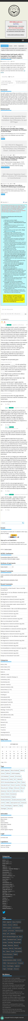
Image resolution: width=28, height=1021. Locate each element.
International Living (5, 699)
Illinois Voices (4, 819)
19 (10, 756)
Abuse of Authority (15, 770)
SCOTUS (3, 802)
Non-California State (5, 167)
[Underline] (5, 314)
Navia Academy (4, 822)
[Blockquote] (12, 314)
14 (17, 753)
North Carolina (16, 791)
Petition (3, 719)
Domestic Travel (5, 684)
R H (12, 126)
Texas (2, 805)
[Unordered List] (10, 314)
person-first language (10, 231)
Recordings (21, 26)
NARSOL (3, 821)
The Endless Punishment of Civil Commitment (21, 82)
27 (14, 758)
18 (6, 756)
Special (2, 725)
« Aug (2, 762)
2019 (17, 559)
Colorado (12, 776)
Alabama (22, 770)
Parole (7, 794)
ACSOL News (4, 667)
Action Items (4, 669)
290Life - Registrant (5, 770)
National (3, 138)
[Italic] (4, 314)
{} (17, 313)
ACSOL (2, 664)
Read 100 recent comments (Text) (9, 580)
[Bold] (2, 314)
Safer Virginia (4, 826)
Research (3, 722)
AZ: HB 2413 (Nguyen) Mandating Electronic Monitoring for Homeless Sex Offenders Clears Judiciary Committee (14, 148)
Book (2, 672)
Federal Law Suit (4, 779)
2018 (14, 559)
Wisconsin (10, 808)
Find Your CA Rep (5, 847)
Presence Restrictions (6, 797)
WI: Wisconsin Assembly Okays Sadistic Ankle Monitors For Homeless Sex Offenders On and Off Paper (14, 119)
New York (9, 791)
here (7, 533)
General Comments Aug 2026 (17, 599)
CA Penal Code (4, 837)
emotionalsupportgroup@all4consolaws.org (12, 211)
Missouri (22, 788)
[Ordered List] (9, 314)
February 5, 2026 (5, 155)
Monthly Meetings (12, 26)
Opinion (3, 794)
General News (5, 76)
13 (14, 753)
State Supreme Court (15, 802)
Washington (3, 808)
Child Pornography (16, 773)
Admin (13, 61)
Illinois (19, 782)
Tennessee (23, 802)
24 (2, 758)
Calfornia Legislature (6, 845)
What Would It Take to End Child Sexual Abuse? (15, 608)
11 (15, 126)
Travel (2, 730)
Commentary (4, 679)
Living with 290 (4, 707)
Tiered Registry (8, 805)
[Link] (16, 314)
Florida (11, 779)
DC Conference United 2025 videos (16, 31)
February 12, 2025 (5, 183)
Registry (14, 797)
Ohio (22, 791)
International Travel (5, 702)
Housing (3, 694)
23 (25, 756)
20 (14, 756)
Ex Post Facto (18, 776)
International (4, 697)
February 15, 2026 (5, 126)
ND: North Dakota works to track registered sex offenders (7, 83)
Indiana (23, 782)
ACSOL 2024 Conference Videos (15, 34)
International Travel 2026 (10, 596)
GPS (13, 76)
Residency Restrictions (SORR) (18, 799)
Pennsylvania (13, 794)
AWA (11, 76)
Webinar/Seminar (5, 735)
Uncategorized (4, 732)
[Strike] (7, 314)
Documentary (4, 682)
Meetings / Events (5, 709)
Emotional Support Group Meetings (16, 29)
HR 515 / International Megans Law (8, 782)
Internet (13, 785)
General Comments (5, 687)
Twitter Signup (7, 549)
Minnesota (17, 788)
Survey (2, 727)
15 (21, 753)
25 (6, 758)
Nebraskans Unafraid (6, 824)
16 (25, 753)
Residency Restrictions (6, 799)
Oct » (5, 762)
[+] (19, 313)
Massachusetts (4, 788)
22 (21, 756)
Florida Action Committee (7, 817)
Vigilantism (15, 805)
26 (14, 155)
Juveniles (18, 785)
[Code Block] (14, 314)
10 (2, 753)
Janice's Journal (4, 704)
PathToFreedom (5, 717)
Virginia (20, 805)
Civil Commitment (4, 776)
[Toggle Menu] (23, 40)
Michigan (11, 788)
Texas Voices (4, 828)
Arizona (2, 773)
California (3, 674)
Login (25, 202)
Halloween (19, 779)
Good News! (4, 692)
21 (15, 183)
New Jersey (3, 791)
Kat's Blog (23, 785)
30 (25, 758)
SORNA (7, 802)
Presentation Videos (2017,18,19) (9, 557)
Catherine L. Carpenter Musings (8, 677)
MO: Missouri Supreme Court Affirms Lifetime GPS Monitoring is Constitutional (14, 176)
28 (17, 758)
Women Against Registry (7, 829)
